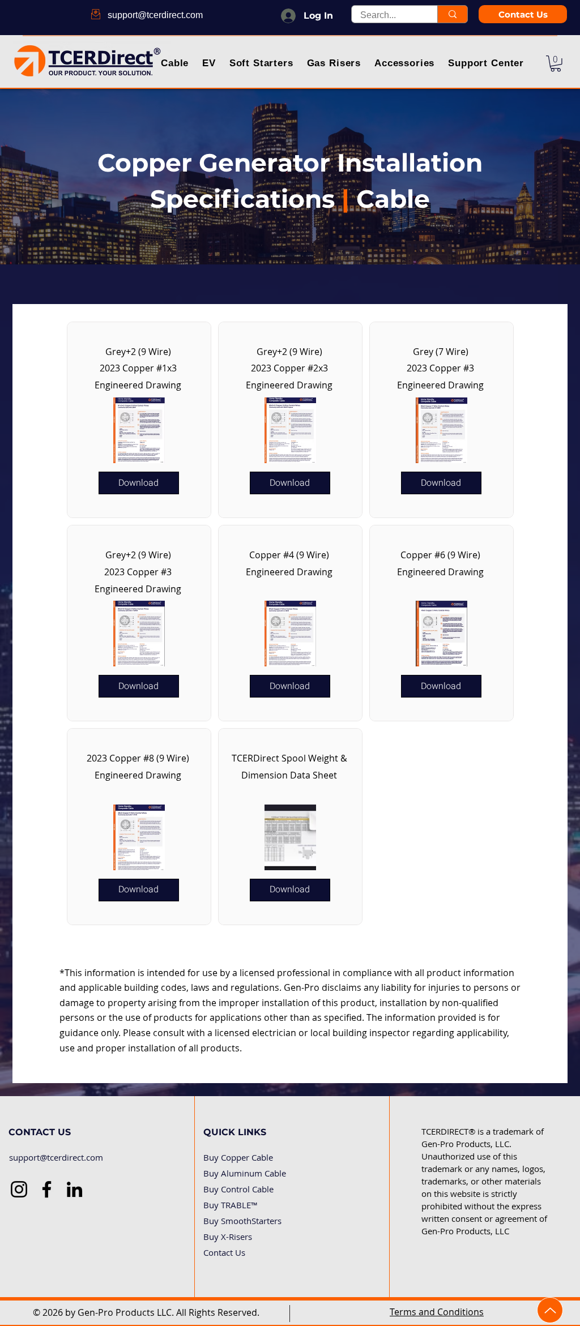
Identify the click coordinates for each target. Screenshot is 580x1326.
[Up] (550, 1310)
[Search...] (452, 14)
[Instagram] (19, 1189)
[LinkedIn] (74, 1189)
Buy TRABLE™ (230, 1204)
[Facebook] (47, 1189)
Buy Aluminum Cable (244, 1173)
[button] (175, 64)
